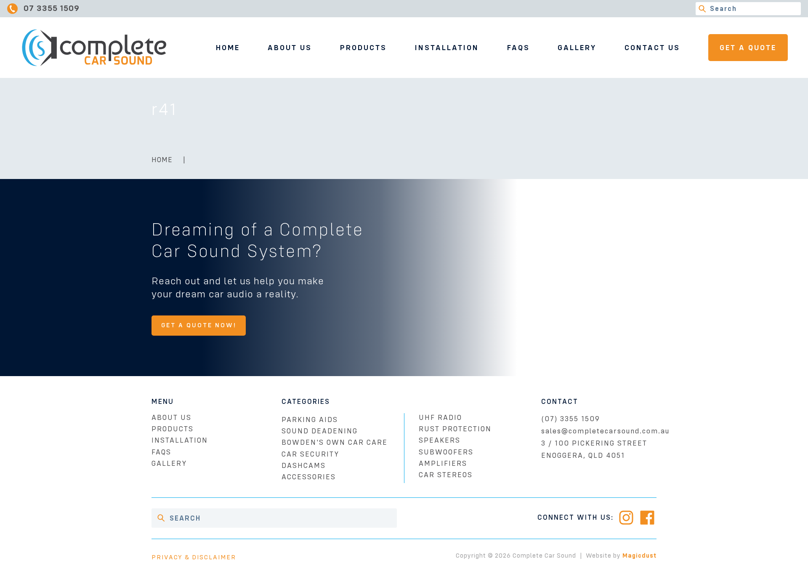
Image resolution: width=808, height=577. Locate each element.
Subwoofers (446, 452)
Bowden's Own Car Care (335, 442)
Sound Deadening (320, 431)
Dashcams (304, 466)
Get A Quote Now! (199, 325)
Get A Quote (748, 47)
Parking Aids (310, 420)
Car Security (310, 454)
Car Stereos (446, 475)
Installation (447, 47)
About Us (290, 47)
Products (363, 47)
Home (228, 47)
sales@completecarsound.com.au (605, 431)
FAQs (518, 47)
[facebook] (647, 517)
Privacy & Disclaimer (194, 557)
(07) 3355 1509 (570, 419)
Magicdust (639, 555)
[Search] (702, 8)
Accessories (309, 477)
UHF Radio (440, 418)
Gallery (577, 47)
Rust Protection (455, 429)
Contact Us (652, 47)
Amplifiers (443, 463)
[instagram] (626, 517)
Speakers (439, 440)
